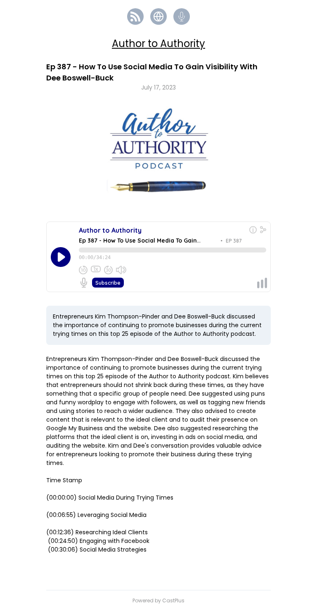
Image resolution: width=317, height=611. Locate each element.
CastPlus (173, 600)
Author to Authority (158, 43)
